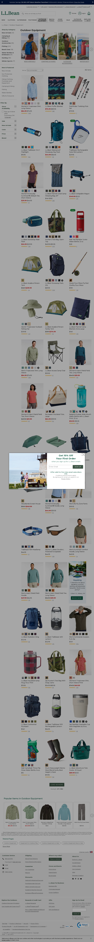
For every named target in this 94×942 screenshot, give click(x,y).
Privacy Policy (65, 479)
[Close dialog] (82, 454)
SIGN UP (78, 467)
